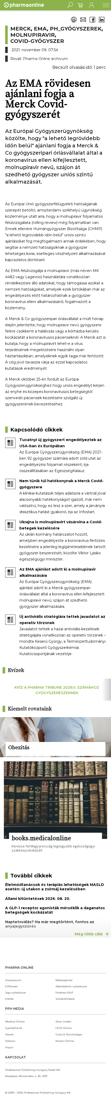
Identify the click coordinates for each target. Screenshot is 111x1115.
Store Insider (64, 1021)
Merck (20, 29)
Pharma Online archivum (45, 58)
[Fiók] (91, 5)
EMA (40, 29)
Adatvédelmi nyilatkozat (71, 986)
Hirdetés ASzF (64, 992)
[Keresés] (70, 5)
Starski (9, 1034)
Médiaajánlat (64, 980)
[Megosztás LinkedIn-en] (102, 22)
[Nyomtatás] (74, 22)
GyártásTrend (13, 1028)
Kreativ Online (65, 1041)
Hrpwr (9, 1047)
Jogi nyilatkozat (15, 992)
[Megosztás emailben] (83, 22)
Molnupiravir (32, 35)
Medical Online (15, 1021)
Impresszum (13, 980)
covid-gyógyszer (37, 41)
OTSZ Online (64, 1028)
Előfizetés (11, 986)
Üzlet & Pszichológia (69, 1034)
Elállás (9, 998)
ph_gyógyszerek (75, 29)
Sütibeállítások (65, 998)
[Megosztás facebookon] (92, 22)
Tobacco (10, 1041)
